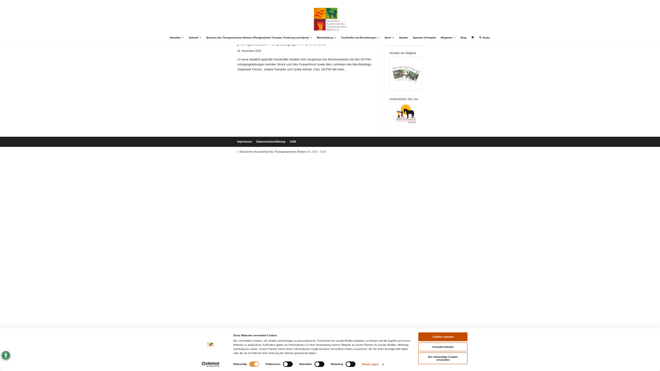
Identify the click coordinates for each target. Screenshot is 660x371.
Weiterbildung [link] (325, 37)
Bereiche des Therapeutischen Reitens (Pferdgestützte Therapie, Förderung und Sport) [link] (257, 37)
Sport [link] (388, 37)
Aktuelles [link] (175, 37)
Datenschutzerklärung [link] (270, 141)
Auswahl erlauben (443, 346)
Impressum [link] (244, 141)
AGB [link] (293, 141)
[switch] (288, 364)
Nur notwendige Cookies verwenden (443, 358)
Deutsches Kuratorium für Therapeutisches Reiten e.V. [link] (276, 151)
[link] (211, 364)
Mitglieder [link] (446, 37)
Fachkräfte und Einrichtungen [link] (359, 37)
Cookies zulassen (443, 336)
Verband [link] (193, 37)
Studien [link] (403, 37)
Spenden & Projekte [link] (424, 37)
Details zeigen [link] (370, 364)
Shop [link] (463, 37)
